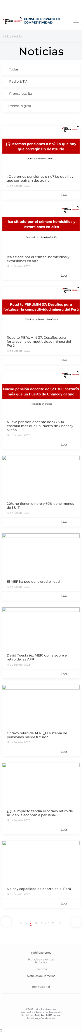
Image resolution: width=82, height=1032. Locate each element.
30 (53, 923)
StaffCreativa (52, 1015)
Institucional (41, 986)
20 (47, 923)
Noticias (41, 962)
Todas (14, 69)
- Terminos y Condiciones (44, 1016)
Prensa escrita (20, 93)
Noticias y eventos (41, 959)
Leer (64, 195)
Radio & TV (18, 81)
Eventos (41, 969)
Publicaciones (41, 952)
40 (60, 923)
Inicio (6, 36)
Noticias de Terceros (41, 976)
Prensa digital (19, 106)
